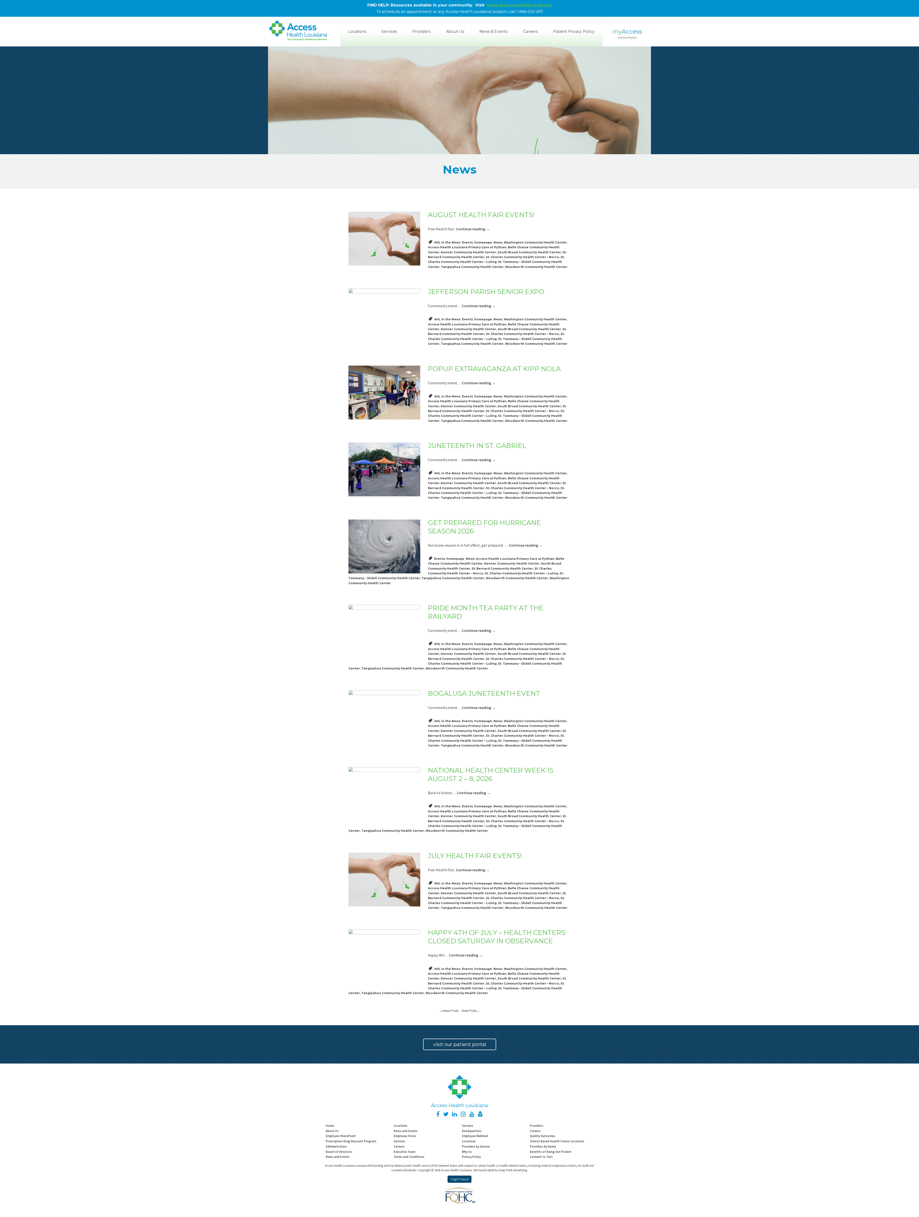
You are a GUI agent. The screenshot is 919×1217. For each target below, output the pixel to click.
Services (389, 31)
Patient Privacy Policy (573, 31)
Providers (421, 31)
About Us (455, 31)
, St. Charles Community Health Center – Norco (521, 257)
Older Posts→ (470, 1011)
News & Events (493, 31)
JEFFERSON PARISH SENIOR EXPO (486, 292)
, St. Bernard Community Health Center (501, 568)
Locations (400, 1125)
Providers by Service (476, 1146)
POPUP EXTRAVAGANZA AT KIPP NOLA (494, 369)
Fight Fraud (459, 1179)
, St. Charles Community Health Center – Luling (520, 573)
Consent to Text (541, 1157)
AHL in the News (447, 242)
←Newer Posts (450, 1011)
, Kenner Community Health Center (467, 252)
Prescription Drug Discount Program (351, 1141)
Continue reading (473, 228)
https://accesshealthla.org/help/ (519, 5)
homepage (483, 242)
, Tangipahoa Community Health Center (471, 267)
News (497, 242)
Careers (530, 31)
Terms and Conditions (409, 1157)
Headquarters (472, 1131)
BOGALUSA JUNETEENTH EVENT (484, 693)
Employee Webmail (475, 1136)
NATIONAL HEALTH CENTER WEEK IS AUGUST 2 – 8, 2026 (490, 774)
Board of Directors (339, 1152)
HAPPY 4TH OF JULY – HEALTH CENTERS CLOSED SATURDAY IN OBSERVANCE (496, 936)
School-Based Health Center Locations (557, 1141)
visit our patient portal (459, 1044)
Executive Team (404, 1152)
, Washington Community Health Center (534, 242)
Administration (336, 1146)
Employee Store (405, 1136)
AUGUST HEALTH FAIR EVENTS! (481, 215)
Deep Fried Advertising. (513, 1170)
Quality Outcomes (542, 1136)
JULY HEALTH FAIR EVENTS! (475, 856)
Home (330, 1125)
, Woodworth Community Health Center (535, 267)
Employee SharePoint (341, 1136)
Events (467, 242)
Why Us (467, 1152)
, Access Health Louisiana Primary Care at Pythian (515, 558)
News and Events (405, 1131)
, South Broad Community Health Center (528, 252)
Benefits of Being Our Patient (551, 1152)
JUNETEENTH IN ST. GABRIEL (477, 446)
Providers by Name (543, 1146)
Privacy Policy (471, 1157)
